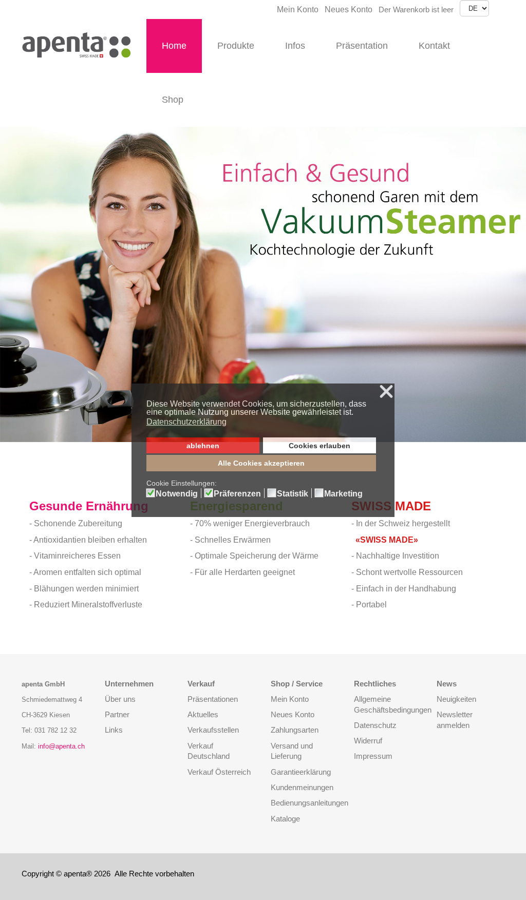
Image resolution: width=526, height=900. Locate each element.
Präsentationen (212, 699)
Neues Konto (348, 9)
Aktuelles (202, 714)
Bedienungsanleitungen (309, 802)
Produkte (235, 46)
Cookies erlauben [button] (319, 446)
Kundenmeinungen (302, 787)
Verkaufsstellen (213, 729)
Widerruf (368, 740)
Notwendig (177, 494)
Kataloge (285, 818)
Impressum (373, 756)
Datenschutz (375, 725)
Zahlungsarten (294, 729)
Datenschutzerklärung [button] (186, 421)
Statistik (292, 494)
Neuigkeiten (456, 699)
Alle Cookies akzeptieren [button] (261, 463)
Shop (172, 99)
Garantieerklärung (301, 772)
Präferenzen (237, 494)
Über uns (120, 699)
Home (174, 46)
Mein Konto (297, 9)
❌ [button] (386, 392)
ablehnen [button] (202, 446)
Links (114, 729)
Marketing (343, 494)
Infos (295, 46)
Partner (117, 714)
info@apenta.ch (61, 746)
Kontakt (434, 46)
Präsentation (362, 46)
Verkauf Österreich (219, 772)
